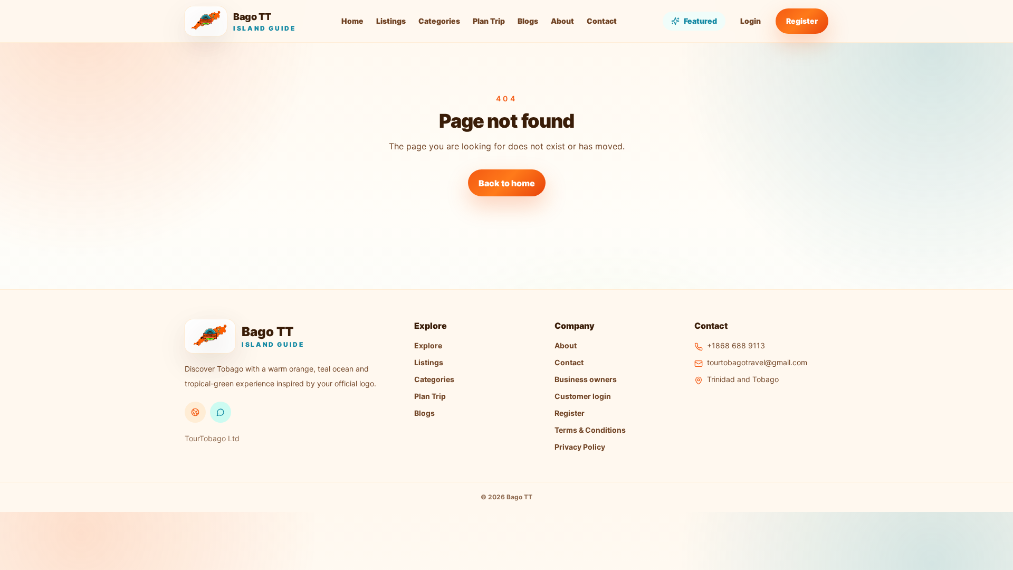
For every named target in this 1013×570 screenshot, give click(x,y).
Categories (439, 20)
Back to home (507, 183)
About (562, 20)
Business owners (586, 379)
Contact (602, 20)
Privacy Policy (580, 446)
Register (802, 20)
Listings (391, 20)
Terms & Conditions (590, 429)
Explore (428, 345)
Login (750, 20)
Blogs (528, 20)
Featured (700, 20)
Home (352, 20)
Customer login (583, 396)
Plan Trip (489, 20)
